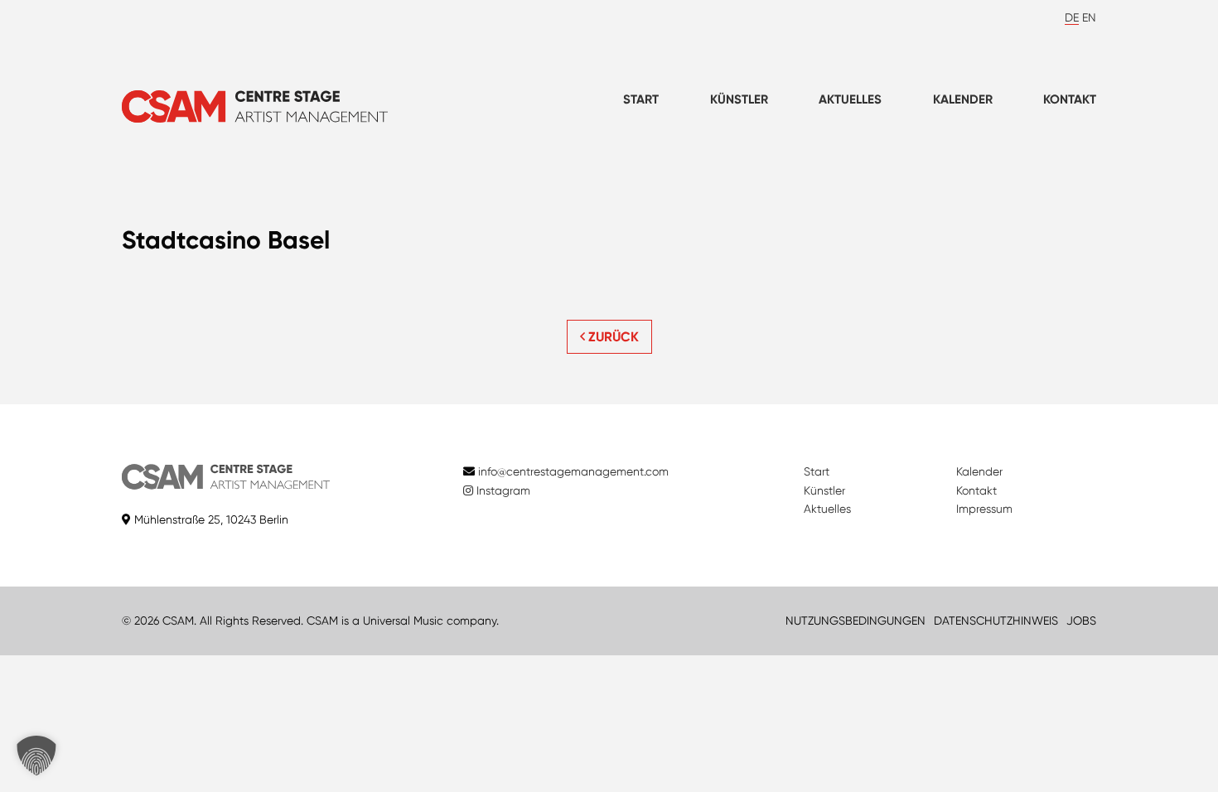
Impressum (984, 508)
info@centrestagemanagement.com (573, 471)
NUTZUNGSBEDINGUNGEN (855, 620)
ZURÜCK (612, 337)
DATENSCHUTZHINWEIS (996, 620)
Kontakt (1069, 99)
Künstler (739, 99)
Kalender (963, 99)
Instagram (501, 490)
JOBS (1081, 620)
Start (641, 99)
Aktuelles (850, 99)
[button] (36, 755)
